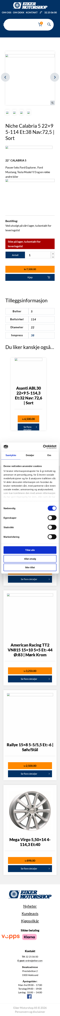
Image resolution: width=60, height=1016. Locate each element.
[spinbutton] (39, 255)
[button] (52, 253)
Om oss (6, 12)
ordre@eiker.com (30, 960)
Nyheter (30, 906)
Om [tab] (49, 455)
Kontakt (32, 12)
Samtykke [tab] (11, 455)
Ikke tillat (30, 567)
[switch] (52, 517)
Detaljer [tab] (30, 455)
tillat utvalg (30, 558)
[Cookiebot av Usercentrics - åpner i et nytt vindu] (43, 447)
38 (32, 335)
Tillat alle (30, 550)
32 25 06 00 (50, 12)
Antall (15, 255)
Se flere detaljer (27, 427)
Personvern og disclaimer (30, 1011)
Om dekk (18, 12)
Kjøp (30, 277)
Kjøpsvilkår (30, 921)
